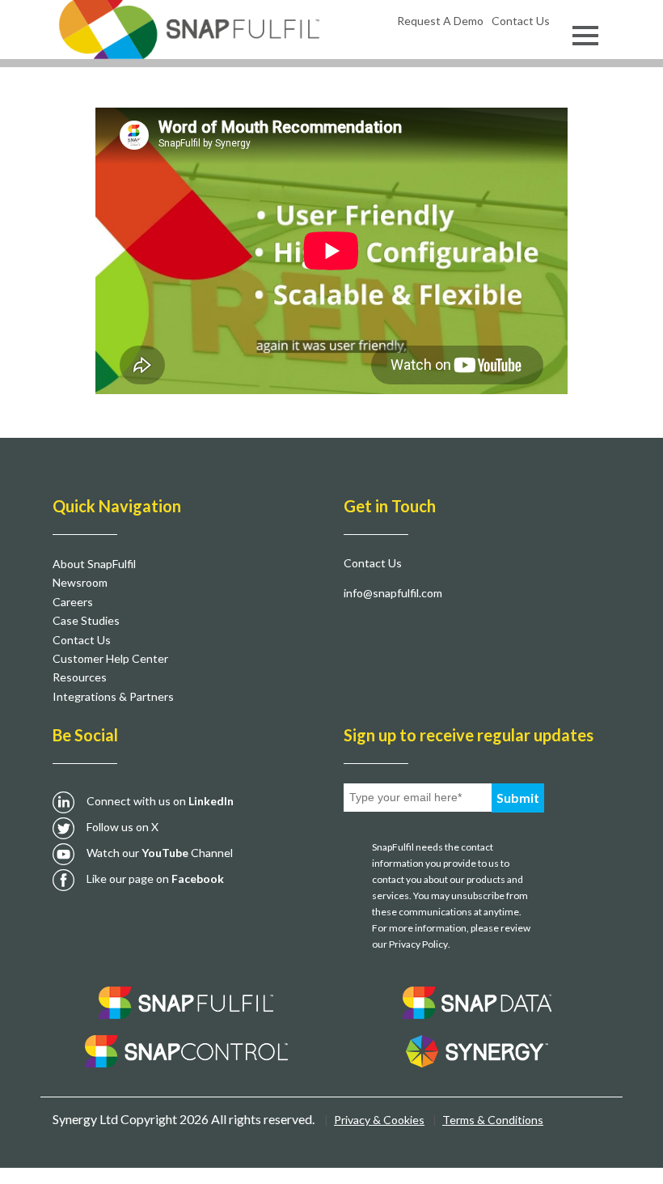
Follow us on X (122, 827)
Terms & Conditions (492, 1120)
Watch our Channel (160, 852)
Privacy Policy (418, 944)
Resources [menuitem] (80, 677)
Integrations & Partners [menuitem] (113, 696)
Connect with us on (160, 801)
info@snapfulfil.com (393, 593)
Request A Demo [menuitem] (440, 21)
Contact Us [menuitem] (521, 21)
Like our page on (155, 878)
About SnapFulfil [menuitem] (94, 564)
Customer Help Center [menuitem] (110, 658)
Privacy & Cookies (379, 1120)
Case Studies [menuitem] (86, 620)
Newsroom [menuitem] (80, 582)
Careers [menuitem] (73, 602)
